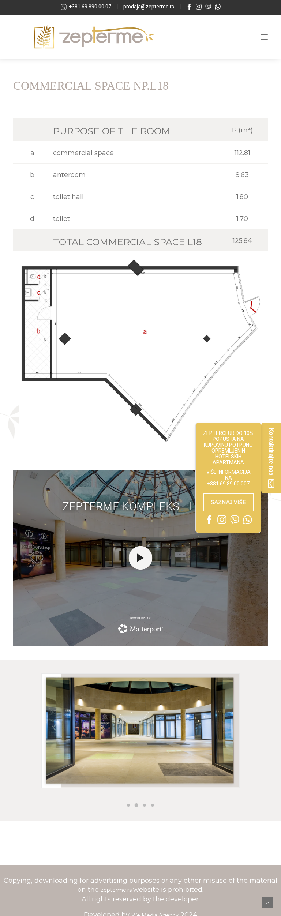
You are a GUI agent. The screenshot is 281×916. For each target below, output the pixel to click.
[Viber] (208, 7)
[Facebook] (189, 7)
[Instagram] (199, 7)
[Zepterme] (94, 37)
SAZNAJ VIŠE (230, 502)
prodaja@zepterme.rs (148, 7)
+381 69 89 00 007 (228, 484)
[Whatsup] (218, 7)
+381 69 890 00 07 (90, 7)
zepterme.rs (117, 890)
